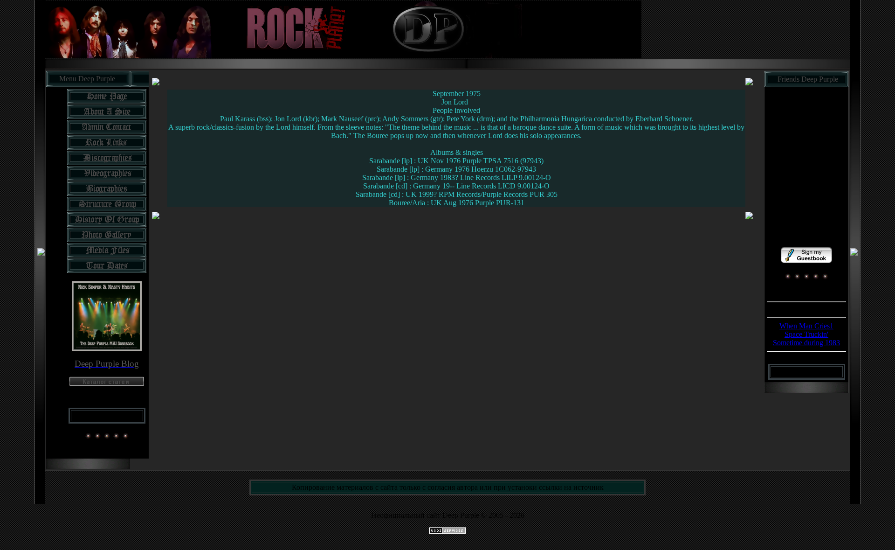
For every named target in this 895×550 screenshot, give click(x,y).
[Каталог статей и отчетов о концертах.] (106, 383)
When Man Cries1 (806, 326)
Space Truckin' (806, 334)
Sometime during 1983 (806, 343)
